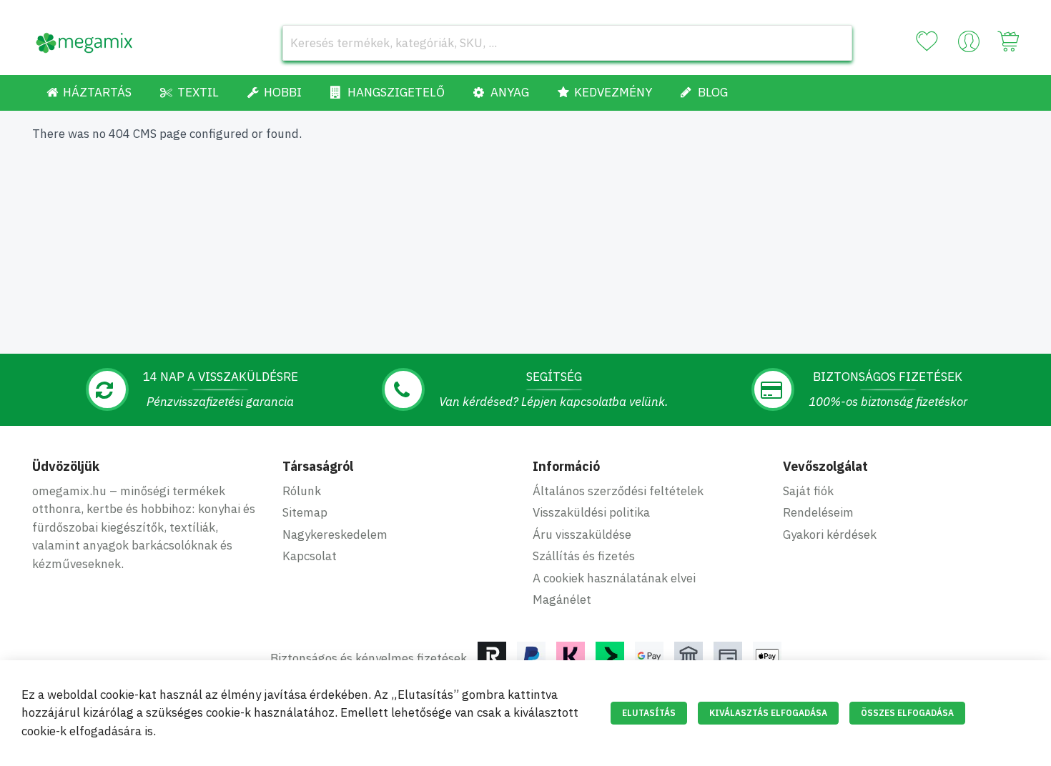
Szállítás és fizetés (584, 556)
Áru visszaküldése (582, 534)
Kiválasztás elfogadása (768, 712)
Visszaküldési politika (591, 512)
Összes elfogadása (907, 712)
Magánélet (562, 599)
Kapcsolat (309, 556)
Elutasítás (649, 712)
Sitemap (304, 512)
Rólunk (301, 491)
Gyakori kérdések (830, 534)
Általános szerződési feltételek (618, 491)
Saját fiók (808, 491)
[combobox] (567, 43)
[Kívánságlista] (926, 41)
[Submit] (834, 43)
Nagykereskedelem (335, 534)
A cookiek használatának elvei (614, 578)
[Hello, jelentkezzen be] (969, 45)
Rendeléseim (818, 512)
